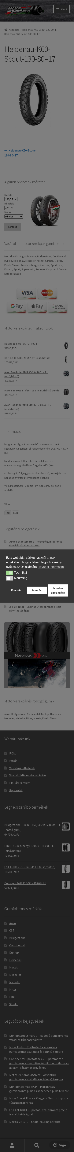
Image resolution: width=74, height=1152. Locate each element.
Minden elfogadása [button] (58, 590)
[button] (9, 573)
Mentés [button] (37, 590)
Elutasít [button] (16, 590)
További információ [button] (51, 566)
